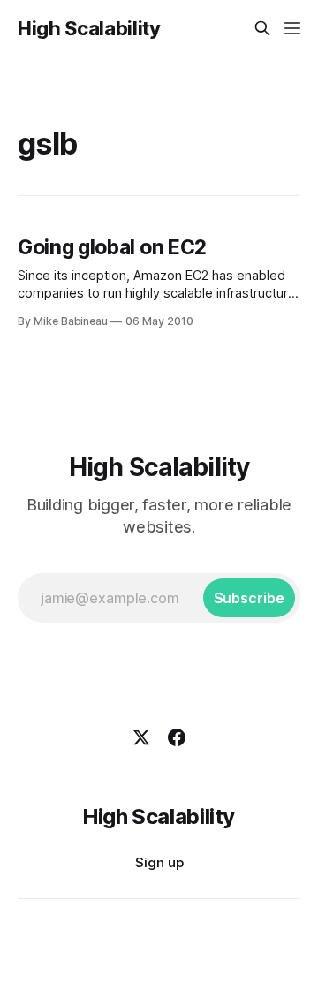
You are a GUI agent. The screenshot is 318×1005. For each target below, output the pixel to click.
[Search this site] (262, 28)
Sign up (159, 862)
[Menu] (292, 28)
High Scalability (89, 28)
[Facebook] (177, 737)
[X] (141, 737)
